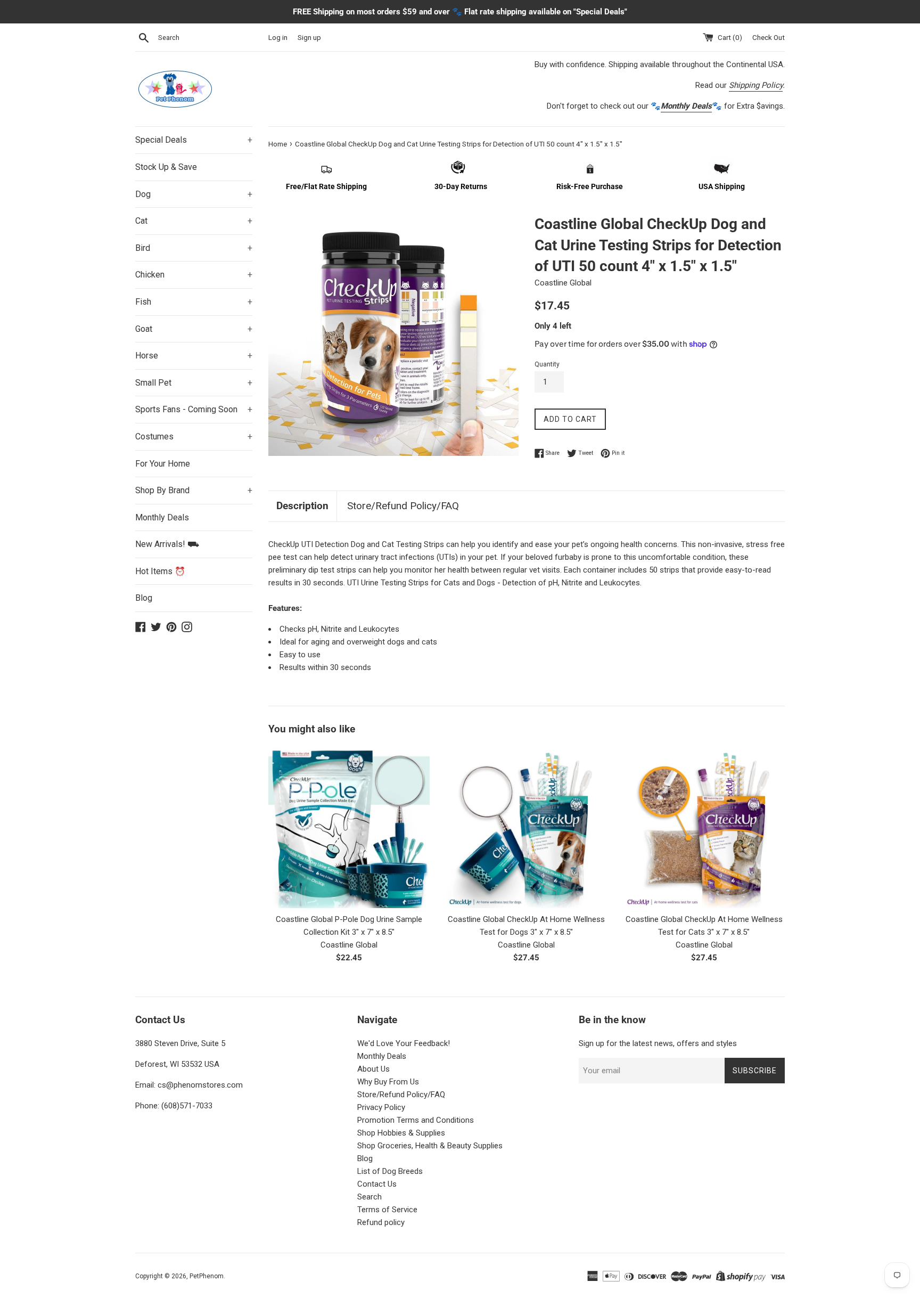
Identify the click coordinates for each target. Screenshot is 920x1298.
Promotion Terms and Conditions (415, 1120)
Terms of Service (387, 1209)
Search (369, 1197)
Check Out (768, 37)
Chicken (193, 275)
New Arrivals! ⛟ (167, 544)
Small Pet (193, 383)
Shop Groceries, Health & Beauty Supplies (430, 1145)
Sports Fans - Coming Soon (193, 409)
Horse (193, 355)
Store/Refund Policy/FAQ (403, 506)
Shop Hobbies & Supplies (401, 1133)
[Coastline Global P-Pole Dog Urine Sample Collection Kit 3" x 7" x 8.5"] (349, 827)
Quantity (547, 364)
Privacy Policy (381, 1107)
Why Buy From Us (388, 1082)
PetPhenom (207, 1276)
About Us (373, 1069)
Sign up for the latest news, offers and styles (658, 1043)
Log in (278, 37)
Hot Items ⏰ (160, 571)
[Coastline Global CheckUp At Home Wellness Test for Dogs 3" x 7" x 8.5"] (526, 827)
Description (302, 506)
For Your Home (162, 464)
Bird (193, 248)
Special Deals (193, 140)
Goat (193, 329)
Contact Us (377, 1184)
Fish (193, 302)
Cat (193, 221)
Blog (143, 598)
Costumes (193, 436)
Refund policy (381, 1222)
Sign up (309, 37)
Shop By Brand (193, 490)
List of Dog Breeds (390, 1171)
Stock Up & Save (166, 167)
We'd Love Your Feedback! (403, 1043)
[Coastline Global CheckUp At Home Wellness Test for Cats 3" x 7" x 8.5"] (704, 827)
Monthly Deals (162, 517)
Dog (193, 194)
